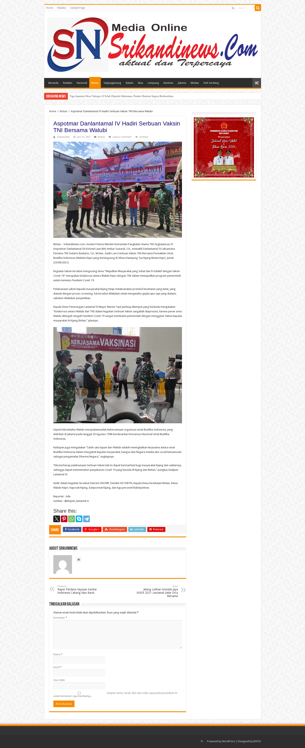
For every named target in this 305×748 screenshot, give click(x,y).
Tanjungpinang (112, 82)
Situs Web (59, 680)
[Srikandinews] (152, 44)
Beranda (53, 82)
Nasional (82, 82)
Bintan (95, 82)
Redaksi (61, 7)
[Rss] (233, 8)
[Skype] (79, 519)
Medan (195, 82)
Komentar (60, 617)
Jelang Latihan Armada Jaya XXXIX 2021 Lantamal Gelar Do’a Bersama (157, 591)
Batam (129, 82)
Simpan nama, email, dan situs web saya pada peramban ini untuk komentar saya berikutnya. (115, 694)
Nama (57, 654)
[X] (56, 519)
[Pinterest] (64, 519)
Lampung (153, 82)
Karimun (168, 82)
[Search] (258, 8)
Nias (140, 82)
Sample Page (77, 7)
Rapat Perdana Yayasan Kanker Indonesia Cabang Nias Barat (77, 589)
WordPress (228, 741)
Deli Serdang (211, 82)
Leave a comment (122, 137)
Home (49, 7)
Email (57, 667)
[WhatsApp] (71, 519)
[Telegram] (86, 519)
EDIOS (257, 741)
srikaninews (63, 137)
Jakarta (182, 82)
